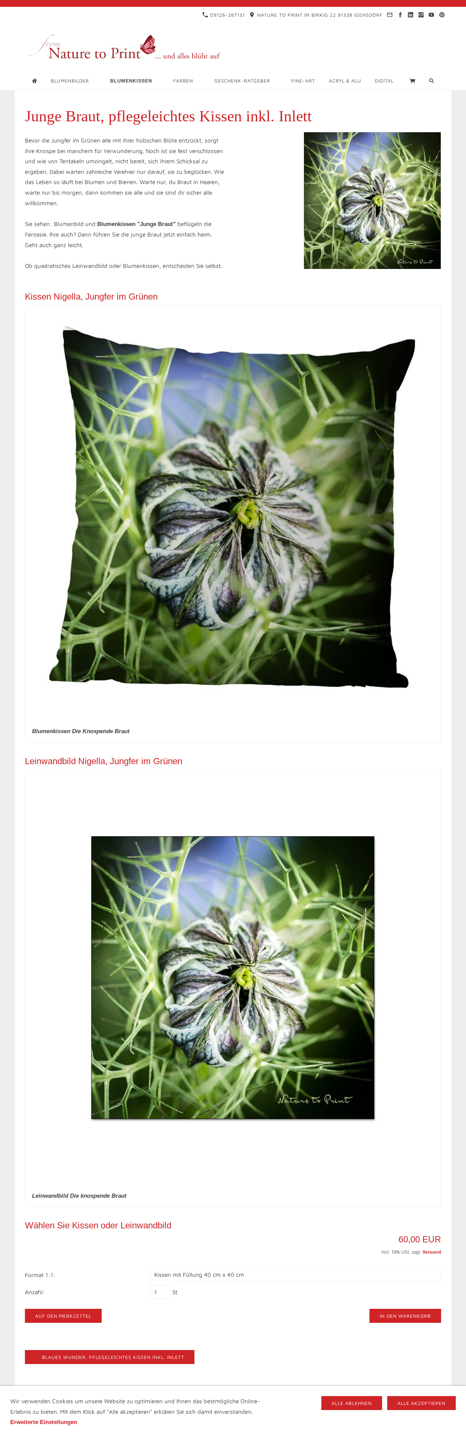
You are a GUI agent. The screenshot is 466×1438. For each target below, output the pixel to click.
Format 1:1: (40, 1275)
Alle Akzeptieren (421, 1403)
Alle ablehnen (352, 1403)
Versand (431, 1252)
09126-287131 (226, 15)
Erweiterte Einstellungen (43, 1422)
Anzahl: (35, 1292)
